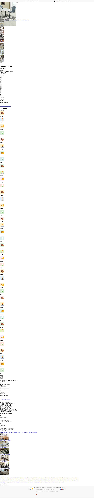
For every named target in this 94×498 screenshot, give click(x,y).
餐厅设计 (17, 432)
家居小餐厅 (25, 432)
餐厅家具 (11, 432)
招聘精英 (54, 487)
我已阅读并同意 (5, 106)
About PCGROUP (31, 487)
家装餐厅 (35, 432)
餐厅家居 (7, 432)
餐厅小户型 (21, 432)
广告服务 (40, 487)
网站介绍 (35, 487)
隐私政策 (37, 487)
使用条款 (48, 487)
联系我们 (51, 487)
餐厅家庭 (14, 432)
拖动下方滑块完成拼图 (3, 102)
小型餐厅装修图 (3, 432)
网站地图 (57, 487)
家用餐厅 (32, 432)
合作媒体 (43, 487)
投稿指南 (46, 487)
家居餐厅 (29, 432)
